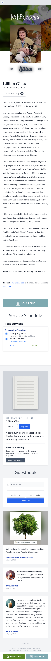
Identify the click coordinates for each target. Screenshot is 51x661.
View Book (12, 426)
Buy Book (24, 426)
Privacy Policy (18, 650)
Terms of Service (31, 650)
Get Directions (15, 346)
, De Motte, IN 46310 (18, 341)
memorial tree (18, 282)
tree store (7, 286)
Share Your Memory (15, 460)
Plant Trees (36, 346)
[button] (25, 528)
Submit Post (25, 501)
